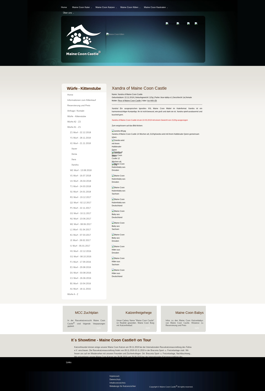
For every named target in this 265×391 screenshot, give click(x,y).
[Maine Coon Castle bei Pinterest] (200, 24)
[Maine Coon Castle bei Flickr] (191, 24)
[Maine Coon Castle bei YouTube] (182, 24)
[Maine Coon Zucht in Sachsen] (85, 381)
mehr (99, 328)
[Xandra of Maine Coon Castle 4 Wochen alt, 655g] (119, 229)
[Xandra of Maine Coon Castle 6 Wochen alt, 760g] (119, 206)
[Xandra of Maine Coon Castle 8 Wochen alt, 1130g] (119, 182)
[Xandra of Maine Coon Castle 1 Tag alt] (119, 276)
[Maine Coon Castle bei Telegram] (171, 24)
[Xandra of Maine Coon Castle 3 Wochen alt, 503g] (119, 241)
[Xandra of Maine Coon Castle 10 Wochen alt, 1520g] (119, 170)
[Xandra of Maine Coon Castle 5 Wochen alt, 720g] (119, 217)
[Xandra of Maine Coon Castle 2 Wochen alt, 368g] (119, 253)
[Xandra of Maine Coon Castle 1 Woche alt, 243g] (119, 265)
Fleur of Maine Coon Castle (129, 101)
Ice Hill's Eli (152, 101)
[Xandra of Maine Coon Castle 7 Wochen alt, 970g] (119, 194)
